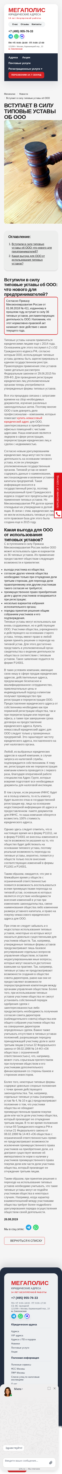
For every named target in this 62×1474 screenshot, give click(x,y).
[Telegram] (10, 36)
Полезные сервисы (21, 1364)
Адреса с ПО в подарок (23, 1339)
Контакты (36, 24)
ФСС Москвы (18, 1369)
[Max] (22, 36)
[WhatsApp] (16, 36)
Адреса (13, 57)
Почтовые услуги (19, 63)
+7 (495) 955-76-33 (24, 1298)
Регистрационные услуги (24, 68)
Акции (26, 57)
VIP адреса (17, 1335)
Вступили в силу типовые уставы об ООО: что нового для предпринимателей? (32, 248)
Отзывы (25, 24)
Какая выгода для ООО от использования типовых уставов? (28, 260)
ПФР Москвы (18, 1372)
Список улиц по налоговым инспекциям (25, 1378)
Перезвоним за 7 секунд (26, 75)
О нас (15, 24)
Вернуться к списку (26, 1240)
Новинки (15, 1343)
